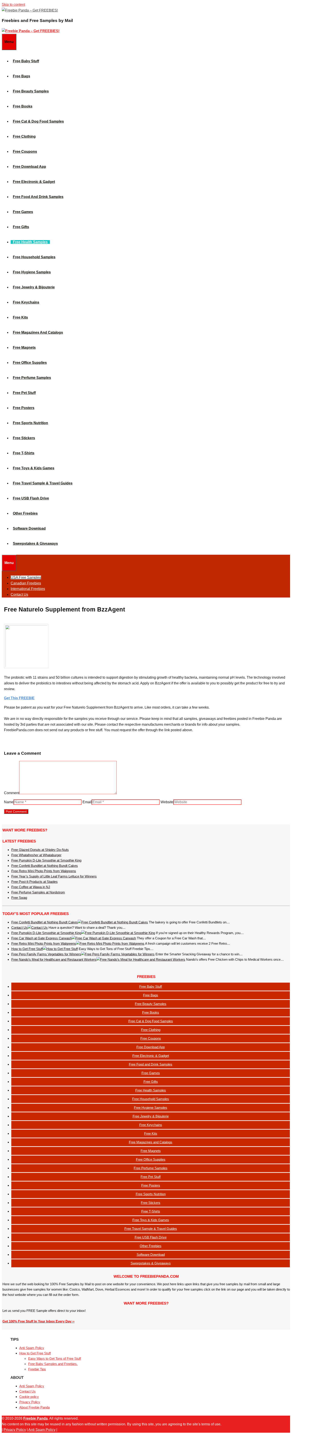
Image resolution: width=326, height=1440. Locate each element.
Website (167, 802)
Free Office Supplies (30, 362)
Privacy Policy (29, 1402)
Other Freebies (25, 513)
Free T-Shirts (23, 453)
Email (87, 802)
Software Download (29, 528)
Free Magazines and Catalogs (38, 332)
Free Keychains (26, 302)
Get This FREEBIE (19, 698)
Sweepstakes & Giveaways (35, 543)
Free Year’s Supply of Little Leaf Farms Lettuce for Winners (54, 876)
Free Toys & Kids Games (33, 468)
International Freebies (28, 589)
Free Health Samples (30, 242)
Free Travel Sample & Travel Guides (43, 483)
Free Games (23, 212)
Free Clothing (24, 136)
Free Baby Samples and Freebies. (53, 1364)
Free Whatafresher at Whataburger (36, 855)
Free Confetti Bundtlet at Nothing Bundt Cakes (44, 866)
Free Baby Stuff (26, 61)
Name (9, 802)
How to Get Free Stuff (35, 1353)
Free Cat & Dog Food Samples (38, 121)
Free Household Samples (34, 257)
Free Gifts (21, 227)
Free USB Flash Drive (31, 498)
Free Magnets (24, 347)
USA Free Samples (26, 577)
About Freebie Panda (34, 1407)
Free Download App (29, 166)
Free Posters (23, 408)
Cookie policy (29, 1397)
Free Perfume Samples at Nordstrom (38, 892)
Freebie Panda (35, 1418)
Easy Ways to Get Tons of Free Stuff (54, 1358)
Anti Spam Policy (31, 1348)
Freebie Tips (37, 1369)
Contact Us (19, 594)
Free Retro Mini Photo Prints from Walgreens (43, 871)
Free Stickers (24, 438)
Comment (11, 793)
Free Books (22, 106)
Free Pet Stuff (24, 393)
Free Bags (21, 76)
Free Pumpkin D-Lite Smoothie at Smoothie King (46, 860)
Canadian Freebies (26, 583)
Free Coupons (25, 151)
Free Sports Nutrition (30, 423)
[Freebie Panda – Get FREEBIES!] (30, 10)
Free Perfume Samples (32, 378)
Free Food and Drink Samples (38, 197)
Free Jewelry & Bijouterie (34, 287)
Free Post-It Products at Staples (34, 882)
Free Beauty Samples (31, 91)
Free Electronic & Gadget (34, 182)
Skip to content (13, 4)
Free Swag (19, 897)
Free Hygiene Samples (32, 272)
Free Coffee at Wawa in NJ (30, 887)
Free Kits (20, 317)
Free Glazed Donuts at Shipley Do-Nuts (40, 850)
